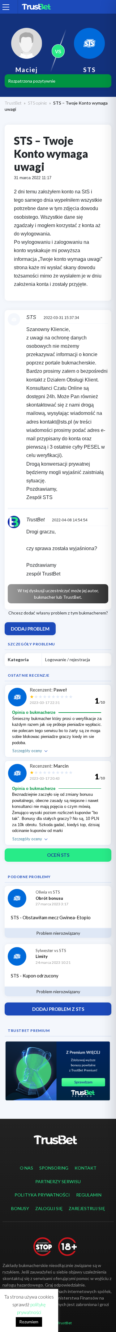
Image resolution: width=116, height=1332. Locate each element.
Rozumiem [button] (28, 1321)
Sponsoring (53, 1167)
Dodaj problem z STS (58, 1009)
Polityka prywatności (42, 1194)
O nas (26, 1167)
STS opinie (37, 103)
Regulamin (88, 1194)
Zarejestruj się (87, 1208)
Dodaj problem (30, 629)
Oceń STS (58, 855)
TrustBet (13, 103)
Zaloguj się (48, 1208)
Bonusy (20, 1208)
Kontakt (86, 1167)
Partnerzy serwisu (58, 1181)
